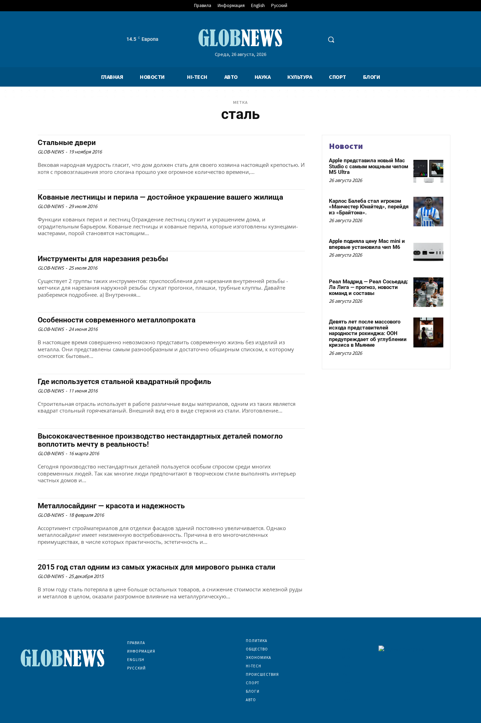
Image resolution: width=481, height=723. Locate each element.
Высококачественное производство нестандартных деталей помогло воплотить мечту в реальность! (160, 440)
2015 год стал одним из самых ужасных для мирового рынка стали (156, 567)
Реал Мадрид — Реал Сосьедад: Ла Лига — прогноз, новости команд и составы (368, 287)
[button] (331, 39)
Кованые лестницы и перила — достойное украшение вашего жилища (160, 197)
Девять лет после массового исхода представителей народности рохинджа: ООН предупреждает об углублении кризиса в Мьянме (368, 333)
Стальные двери (67, 142)
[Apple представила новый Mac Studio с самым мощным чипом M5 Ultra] (428, 171)
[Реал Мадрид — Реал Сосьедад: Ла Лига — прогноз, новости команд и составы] (428, 292)
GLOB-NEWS (51, 152)
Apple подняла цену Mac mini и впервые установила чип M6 (367, 244)
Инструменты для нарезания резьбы (103, 258)
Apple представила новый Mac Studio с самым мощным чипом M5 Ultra (368, 166)
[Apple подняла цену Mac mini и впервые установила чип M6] (428, 252)
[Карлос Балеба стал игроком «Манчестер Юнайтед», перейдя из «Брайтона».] (428, 212)
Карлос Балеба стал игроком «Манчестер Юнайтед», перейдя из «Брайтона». (368, 207)
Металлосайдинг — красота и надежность (111, 506)
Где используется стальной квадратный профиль (124, 381)
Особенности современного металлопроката (116, 320)
